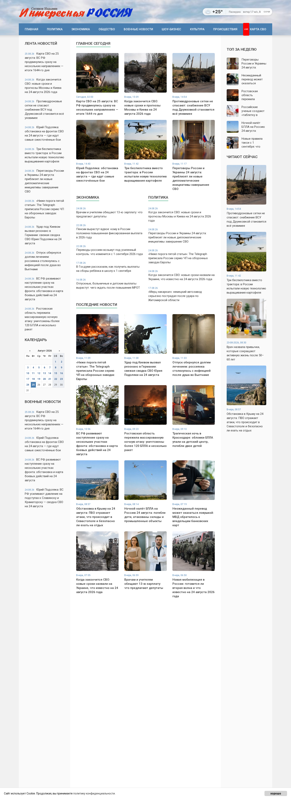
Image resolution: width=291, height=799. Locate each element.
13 (44, 373)
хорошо (275, 793)
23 (61, 379)
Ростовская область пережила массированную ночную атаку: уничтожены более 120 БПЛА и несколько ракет (42, 319)
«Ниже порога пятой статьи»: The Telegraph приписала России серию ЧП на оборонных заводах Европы (44, 209)
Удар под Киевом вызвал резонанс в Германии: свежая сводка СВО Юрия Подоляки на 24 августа (43, 235)
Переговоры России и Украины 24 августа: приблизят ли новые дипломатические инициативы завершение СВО (44, 181)
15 (55, 373)
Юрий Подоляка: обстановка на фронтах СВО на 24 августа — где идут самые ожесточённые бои (44, 133)
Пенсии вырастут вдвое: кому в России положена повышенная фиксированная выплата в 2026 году (109, 231)
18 (33, 379)
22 (55, 379)
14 (49, 373)
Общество (107, 29)
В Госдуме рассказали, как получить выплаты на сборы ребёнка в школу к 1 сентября (108, 267)
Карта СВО (258, 29)
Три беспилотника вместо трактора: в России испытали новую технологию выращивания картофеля (44, 155)
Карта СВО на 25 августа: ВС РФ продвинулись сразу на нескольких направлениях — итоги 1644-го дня (44, 62)
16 (61, 373)
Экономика (80, 29)
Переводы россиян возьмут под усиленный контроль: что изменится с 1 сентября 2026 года (109, 250)
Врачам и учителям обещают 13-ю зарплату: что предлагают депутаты (109, 212)
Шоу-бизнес (171, 29)
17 (27, 379)
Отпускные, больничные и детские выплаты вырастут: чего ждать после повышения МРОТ (108, 283)
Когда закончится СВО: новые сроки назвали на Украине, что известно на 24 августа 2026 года (181, 275)
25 (33, 384)
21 (49, 379)
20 (44, 379)
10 (27, 373)
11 (33, 373)
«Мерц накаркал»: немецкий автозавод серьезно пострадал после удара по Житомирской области (175, 294)
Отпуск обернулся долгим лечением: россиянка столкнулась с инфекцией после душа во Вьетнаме (43, 261)
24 (27, 384)
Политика (55, 29)
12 (38, 373)
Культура (197, 29)
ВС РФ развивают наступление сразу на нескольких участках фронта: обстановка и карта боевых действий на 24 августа (44, 289)
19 (38, 379)
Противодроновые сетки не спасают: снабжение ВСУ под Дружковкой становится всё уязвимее (44, 110)
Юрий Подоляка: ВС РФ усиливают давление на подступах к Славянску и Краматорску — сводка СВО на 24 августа (44, 498)
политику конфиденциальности (94, 793)
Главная (31, 29)
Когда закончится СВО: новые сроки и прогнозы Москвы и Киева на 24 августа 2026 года (43, 86)
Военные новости (138, 29)
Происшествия (225, 29)
